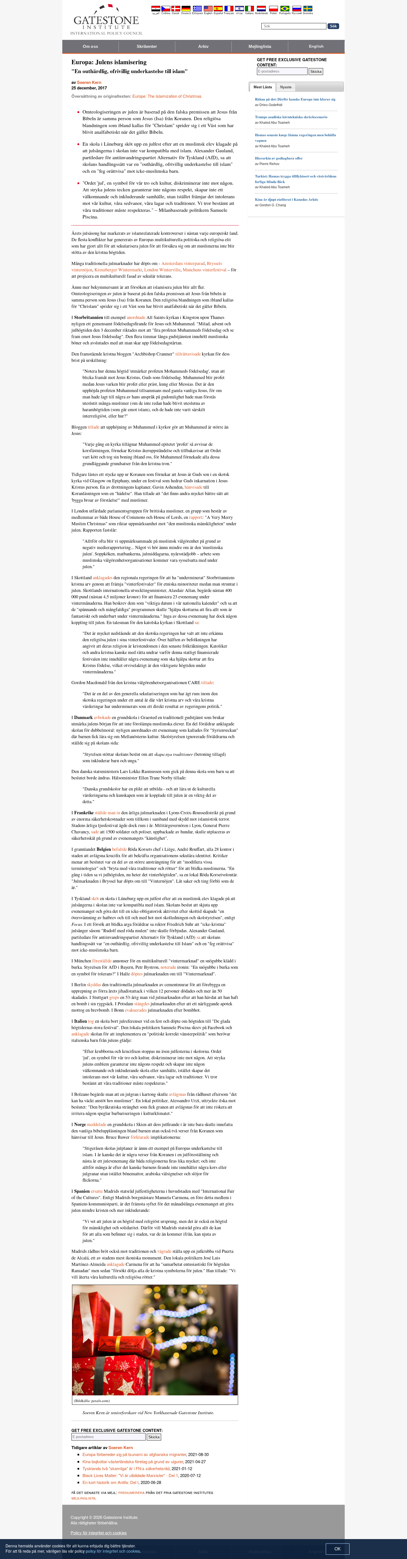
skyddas (94, 984)
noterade (168, 967)
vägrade (164, 1251)
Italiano (249, 13)
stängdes (142, 1004)
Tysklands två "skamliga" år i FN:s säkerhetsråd (126, 1468)
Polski (273, 13)
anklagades (102, 577)
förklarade (140, 1137)
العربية (155, 13)
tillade (93, 427)
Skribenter (147, 46)
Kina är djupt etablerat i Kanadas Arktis (286, 199)
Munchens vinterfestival (204, 270)
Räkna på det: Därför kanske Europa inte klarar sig (295, 99)
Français (229, 13)
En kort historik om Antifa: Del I (110, 1482)
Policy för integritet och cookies (99, 1532)
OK (337, 1549)
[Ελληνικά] (197, 10)
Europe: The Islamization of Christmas (167, 96)
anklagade (80, 1034)
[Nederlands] (261, 10)
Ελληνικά (197, 13)
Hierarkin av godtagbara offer (279, 158)
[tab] (263, 87)
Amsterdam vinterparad (183, 263)
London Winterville (162, 270)
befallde (119, 849)
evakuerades (136, 1010)
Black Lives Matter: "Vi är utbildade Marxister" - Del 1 (130, 1475)
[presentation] (262, 87)
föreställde (102, 961)
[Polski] (273, 10)
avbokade (102, 717)
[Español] (218, 10)
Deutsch (186, 13)
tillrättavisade (188, 354)
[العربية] (155, 10)
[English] (208, 10)
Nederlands (261, 13)
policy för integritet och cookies (113, 1551)
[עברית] (239, 10)
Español (218, 13)
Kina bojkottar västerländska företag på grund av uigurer (133, 1461)
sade (95, 832)
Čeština (165, 13)
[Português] (284, 10)
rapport (195, 517)
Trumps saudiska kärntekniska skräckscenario (291, 116)
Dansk (175, 13)
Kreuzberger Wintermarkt (118, 270)
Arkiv (203, 46)
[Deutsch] (186, 10)
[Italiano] (249, 10)
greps (114, 997)
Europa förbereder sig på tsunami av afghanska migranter (134, 1454)
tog (91, 1021)
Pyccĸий (297, 13)
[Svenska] (307, 10)
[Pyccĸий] (296, 10)
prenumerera (131, 1492)
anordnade (136, 317)
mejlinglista (83, 1498)
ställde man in (107, 813)
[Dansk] (175, 10)
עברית (239, 13)
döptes (137, 974)
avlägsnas (177, 1094)
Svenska (308, 13)
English (208, 13)
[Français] (229, 10)
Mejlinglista (260, 46)
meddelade (96, 1124)
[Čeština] (165, 10)
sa (196, 622)
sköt (95, 898)
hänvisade (193, 487)
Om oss (90, 46)
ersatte (97, 1191)
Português (285, 13)
